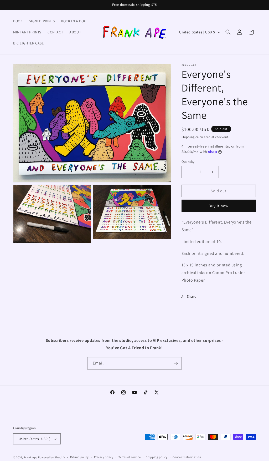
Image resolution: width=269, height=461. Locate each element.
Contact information (187, 457)
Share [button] (191, 296)
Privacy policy (103, 457)
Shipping (188, 137)
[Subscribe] (176, 363)
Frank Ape (30, 457)
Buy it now (219, 205)
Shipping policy (157, 457)
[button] (228, 32)
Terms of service (129, 457)
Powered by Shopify (51, 457)
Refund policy (79, 457)
